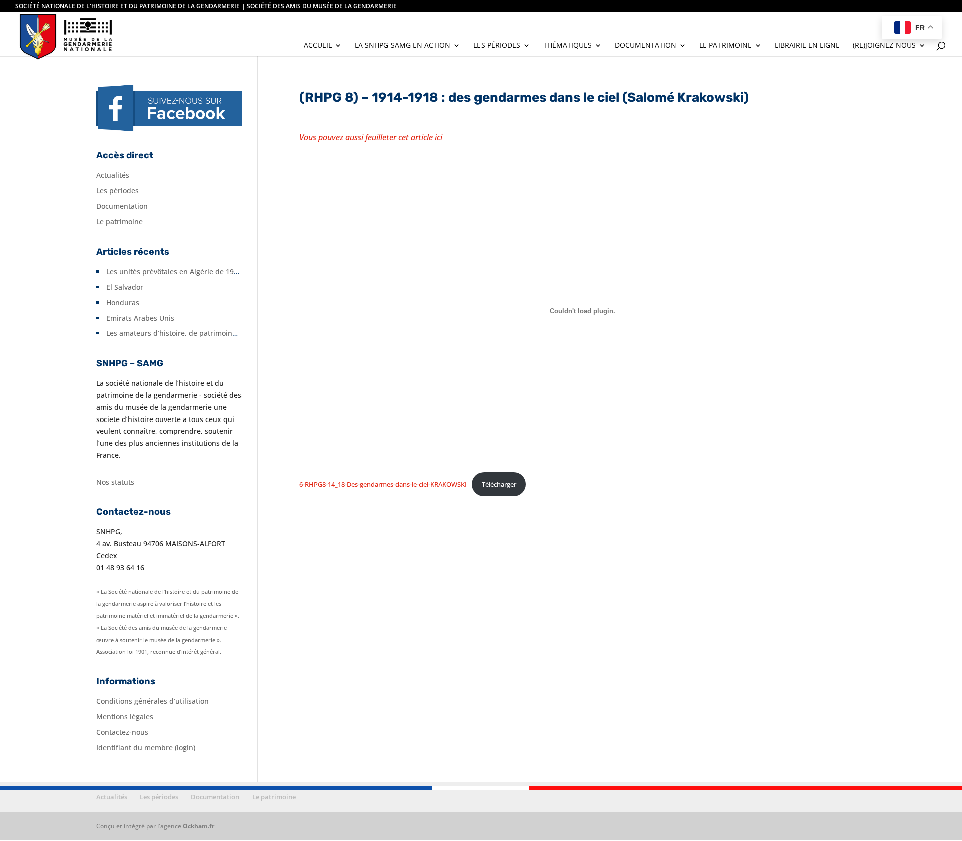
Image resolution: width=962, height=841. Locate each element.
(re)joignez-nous (884, 46)
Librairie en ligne (807, 46)
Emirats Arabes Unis (140, 318)
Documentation (645, 46)
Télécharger (499, 484)
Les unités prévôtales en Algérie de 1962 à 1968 (186, 271)
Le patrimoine (725, 46)
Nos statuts (115, 482)
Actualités (112, 175)
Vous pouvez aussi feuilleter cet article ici (370, 137)
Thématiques (567, 46)
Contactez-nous (122, 732)
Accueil (318, 46)
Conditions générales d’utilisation (152, 701)
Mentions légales (124, 716)
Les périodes (496, 46)
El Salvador (124, 287)
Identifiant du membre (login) (145, 747)
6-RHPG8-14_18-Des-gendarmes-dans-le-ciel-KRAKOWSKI (383, 484)
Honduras (122, 302)
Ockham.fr (198, 826)
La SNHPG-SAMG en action (402, 46)
